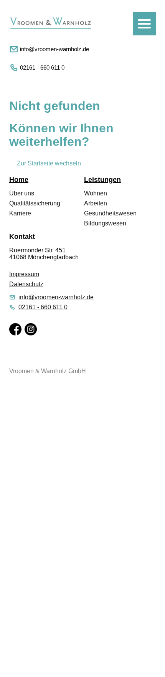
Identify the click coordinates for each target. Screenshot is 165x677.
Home (18, 179)
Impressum (24, 274)
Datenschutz (26, 284)
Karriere (20, 213)
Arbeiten (95, 203)
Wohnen (95, 193)
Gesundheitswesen (110, 213)
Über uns (21, 193)
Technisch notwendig (14, 566)
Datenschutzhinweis (27, 673)
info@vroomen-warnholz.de (54, 49)
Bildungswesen (105, 223)
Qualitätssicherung (34, 203)
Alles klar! (7, 656)
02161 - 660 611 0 (42, 67)
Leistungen (102, 179)
